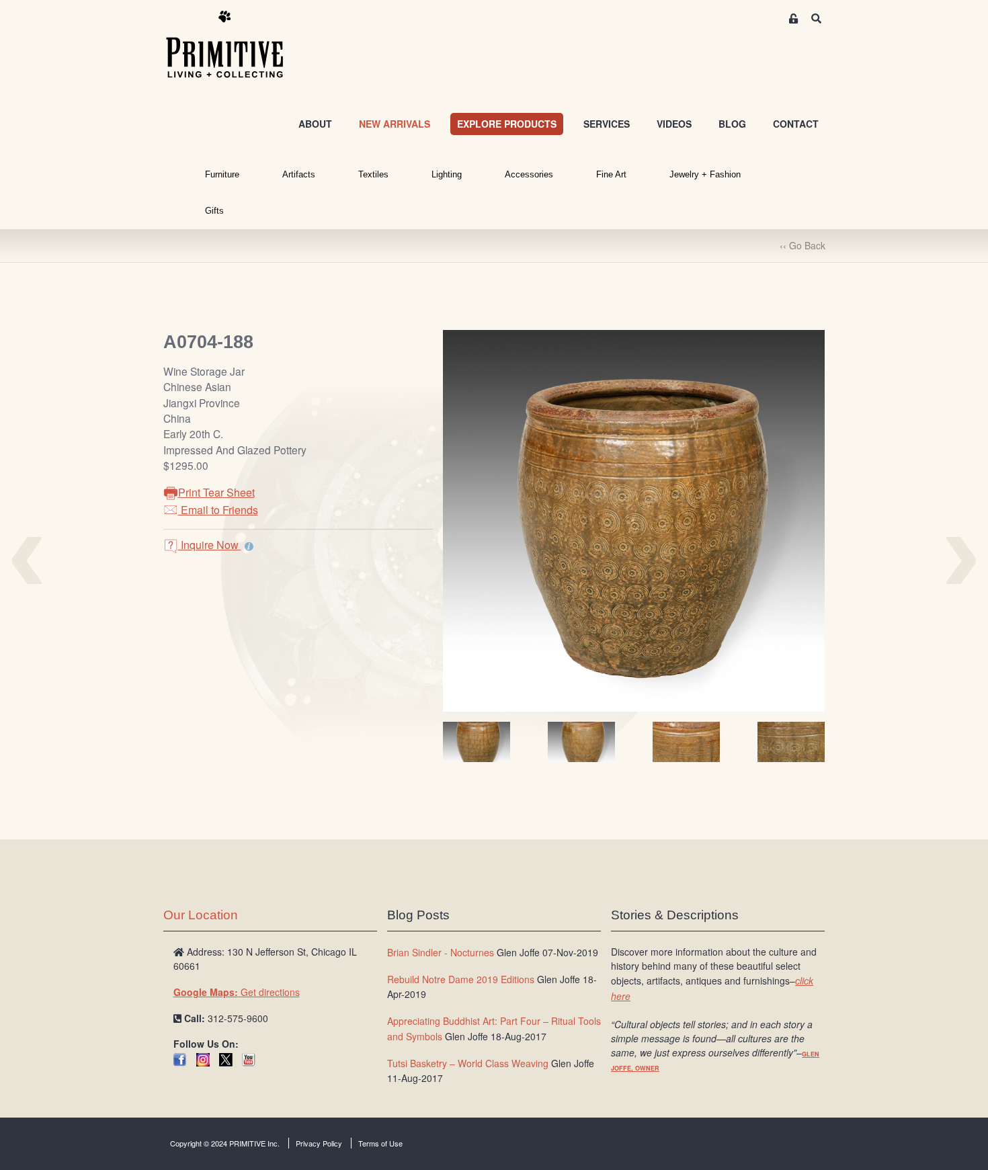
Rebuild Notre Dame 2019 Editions (460, 979)
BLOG (732, 123)
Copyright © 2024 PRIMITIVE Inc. (225, 1143)
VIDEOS (674, 123)
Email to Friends (218, 509)
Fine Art (611, 174)
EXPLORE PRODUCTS (507, 123)
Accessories (529, 174)
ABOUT (315, 123)
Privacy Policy (319, 1143)
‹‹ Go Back (802, 245)
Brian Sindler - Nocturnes (440, 952)
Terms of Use (380, 1143)
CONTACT (796, 123)
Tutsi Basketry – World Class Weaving (467, 1063)
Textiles (373, 174)
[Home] (234, 45)
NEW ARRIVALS (394, 123)
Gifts (214, 211)
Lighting (446, 174)
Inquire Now (209, 544)
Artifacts (298, 174)
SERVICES (606, 123)
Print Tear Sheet (216, 492)
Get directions (236, 992)
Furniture (222, 174)
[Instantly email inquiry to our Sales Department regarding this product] (249, 546)
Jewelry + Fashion (705, 174)
